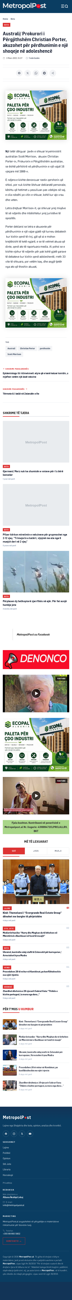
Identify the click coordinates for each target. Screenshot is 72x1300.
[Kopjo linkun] (52, 73)
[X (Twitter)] (22, 1134)
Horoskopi (8, 1175)
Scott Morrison (14, 354)
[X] (27, 73)
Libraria (6, 1169)
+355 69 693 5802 (11, 1233)
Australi (11, 348)
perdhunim (45, 348)
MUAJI (58, 851)
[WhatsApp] (36, 73)
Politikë (6, 1152)
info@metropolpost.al (13, 1205)
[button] (36, 693)
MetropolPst (17, 1117)
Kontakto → (13, 1241)
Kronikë (8, 987)
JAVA (36, 851)
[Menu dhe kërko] (62, 6)
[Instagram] (14, 1134)
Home (5, 19)
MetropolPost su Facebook (33, 634)
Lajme (7, 908)
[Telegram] (44, 73)
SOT (14, 851)
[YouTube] (30, 1134)
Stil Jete (9, 928)
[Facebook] (19, 73)
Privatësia (7, 1183)
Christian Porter (27, 348)
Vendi (7, 967)
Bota (13, 19)
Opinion (6, 1158)
